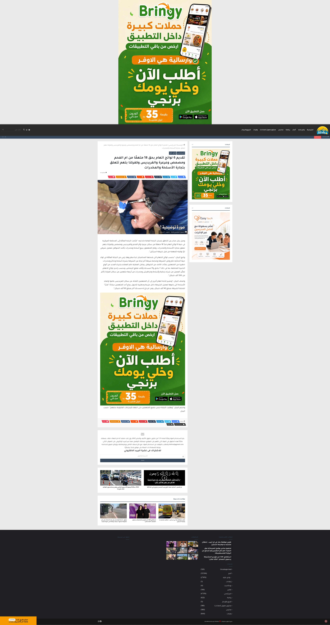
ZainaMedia (207, 621)
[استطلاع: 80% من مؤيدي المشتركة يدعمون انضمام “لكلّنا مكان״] (142, 511)
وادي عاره (301, 130)
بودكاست (227, 586)
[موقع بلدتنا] (322, 130)
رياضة (288, 130)
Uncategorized (225, 569)
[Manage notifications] (326, 621)
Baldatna (217, 621)
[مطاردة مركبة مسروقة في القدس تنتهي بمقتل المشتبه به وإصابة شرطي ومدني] (193, 550)
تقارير (229, 590)
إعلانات (228, 582)
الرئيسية (310, 130)
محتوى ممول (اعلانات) (268, 130)
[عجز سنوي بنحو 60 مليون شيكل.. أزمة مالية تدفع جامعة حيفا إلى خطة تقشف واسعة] (182, 557)
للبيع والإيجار (246, 130)
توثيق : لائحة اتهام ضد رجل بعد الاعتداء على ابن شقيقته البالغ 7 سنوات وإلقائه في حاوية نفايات (279, 137)
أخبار (294, 130)
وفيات (255, 130)
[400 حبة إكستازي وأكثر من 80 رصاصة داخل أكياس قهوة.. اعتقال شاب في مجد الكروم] (171, 557)
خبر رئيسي (172, 145)
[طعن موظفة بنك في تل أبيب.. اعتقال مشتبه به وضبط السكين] (171, 511)
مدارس (280, 130)
